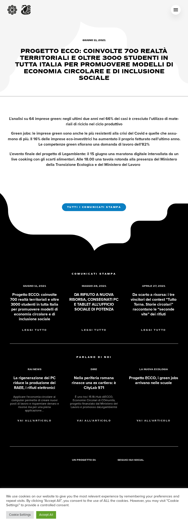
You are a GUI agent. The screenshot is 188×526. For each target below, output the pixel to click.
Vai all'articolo (34, 420)
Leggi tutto (34, 330)
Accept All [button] (46, 515)
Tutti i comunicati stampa (94, 207)
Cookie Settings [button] (20, 515)
